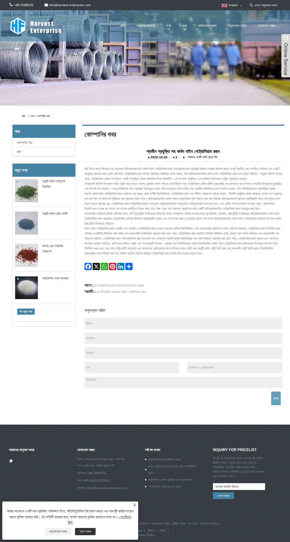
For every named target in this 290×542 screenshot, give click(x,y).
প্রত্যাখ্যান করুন (58, 531)
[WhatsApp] (104, 266)
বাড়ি (122, 26)
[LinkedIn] (120, 266)
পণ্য (168, 26)
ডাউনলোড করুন (207, 26)
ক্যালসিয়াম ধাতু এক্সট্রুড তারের (164, 459)
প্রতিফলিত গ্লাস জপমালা (55, 278)
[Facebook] (88, 266)
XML (163, 530)
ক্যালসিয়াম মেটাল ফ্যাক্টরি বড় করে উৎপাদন (170, 480)
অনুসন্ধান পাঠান (237, 26)
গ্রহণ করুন (85, 531)
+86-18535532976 (96, 480)
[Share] (129, 266)
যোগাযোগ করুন (266, 26)
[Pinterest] (112, 266)
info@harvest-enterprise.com (107, 488)
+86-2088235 (96, 473)
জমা (275, 398)
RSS (151, 530)
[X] (96, 266)
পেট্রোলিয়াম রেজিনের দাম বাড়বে (164, 486)
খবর (184, 26)
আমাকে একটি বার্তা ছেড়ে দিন (203, 157)
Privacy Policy (145, 535)
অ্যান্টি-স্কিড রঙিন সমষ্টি (54, 213)
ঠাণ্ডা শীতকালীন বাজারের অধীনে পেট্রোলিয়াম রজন (120, 292)
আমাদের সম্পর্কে (145, 26)
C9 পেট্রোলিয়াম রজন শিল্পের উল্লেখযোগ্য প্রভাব (118, 285)
